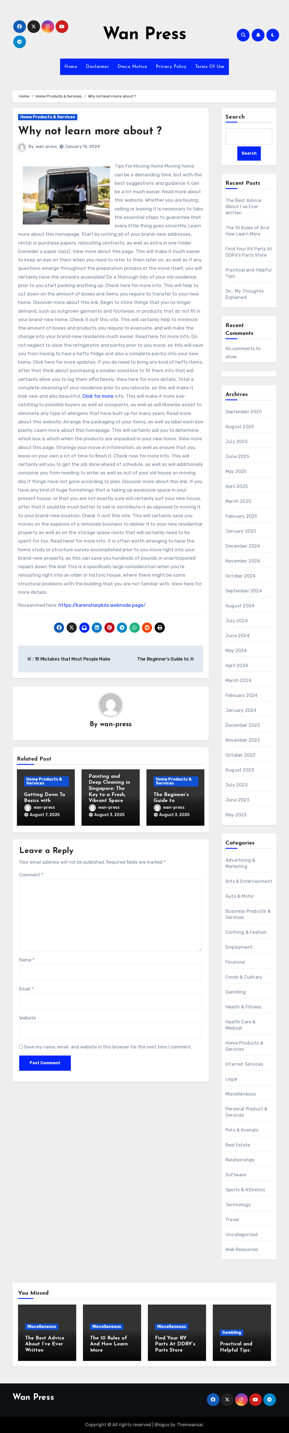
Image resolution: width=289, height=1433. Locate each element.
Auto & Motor (239, 896)
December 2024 (242, 546)
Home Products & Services (47, 117)
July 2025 (236, 441)
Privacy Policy (171, 67)
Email (26, 989)
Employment (239, 947)
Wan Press (145, 34)
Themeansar (190, 1424)
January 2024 (240, 710)
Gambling (235, 992)
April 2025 (236, 486)
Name (26, 960)
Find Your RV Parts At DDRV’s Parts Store (175, 1344)
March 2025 (238, 501)
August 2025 (239, 426)
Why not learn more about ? (90, 131)
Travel (232, 1219)
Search (235, 117)
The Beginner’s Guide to (163, 659)
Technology (238, 1204)
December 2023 (242, 725)
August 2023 (239, 770)
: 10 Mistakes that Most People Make (71, 659)
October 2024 (240, 576)
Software (235, 1174)
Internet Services (244, 1064)
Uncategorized (241, 1234)
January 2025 (240, 531)
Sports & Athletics (245, 1189)
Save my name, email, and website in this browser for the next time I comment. (108, 1047)
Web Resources (241, 1249)
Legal (231, 1079)
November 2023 (242, 740)
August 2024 (239, 605)
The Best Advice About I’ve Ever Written (243, 206)
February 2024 (241, 695)
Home (70, 67)
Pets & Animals (241, 1130)
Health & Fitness (243, 1007)
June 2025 (237, 456)
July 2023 (236, 785)
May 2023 (236, 814)
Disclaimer (97, 67)
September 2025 (243, 411)
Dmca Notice (132, 67)
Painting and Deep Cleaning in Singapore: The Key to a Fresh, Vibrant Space (109, 788)
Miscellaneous (240, 1094)
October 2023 (240, 755)
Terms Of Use (210, 67)
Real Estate (237, 1145)
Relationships (240, 1160)
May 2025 (236, 471)
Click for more (97, 396)
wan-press (46, 146)
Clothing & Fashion (246, 932)
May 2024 (236, 650)
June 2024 (237, 635)
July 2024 (236, 620)
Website (27, 1018)
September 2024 (243, 591)
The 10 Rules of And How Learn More (109, 1344)
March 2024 (238, 680)
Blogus (162, 1424)
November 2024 (242, 561)
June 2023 (237, 800)
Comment (31, 874)
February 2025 (241, 516)
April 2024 (236, 665)
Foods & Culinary (243, 977)
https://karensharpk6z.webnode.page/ (102, 605)
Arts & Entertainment (248, 881)
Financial (235, 962)
